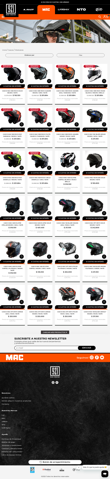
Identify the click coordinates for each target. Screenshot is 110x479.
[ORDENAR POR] (29, 55)
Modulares (19, 50)
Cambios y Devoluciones (12, 448)
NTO (3, 424)
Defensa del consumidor (12, 452)
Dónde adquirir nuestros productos (16, 401)
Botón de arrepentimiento (56, 462)
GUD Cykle (6, 428)
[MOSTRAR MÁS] (55, 332)
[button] (21, 81)
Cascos (10, 50)
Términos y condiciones (11, 445)
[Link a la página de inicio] (4, 50)
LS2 (3, 415)
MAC (3, 418)
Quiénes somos (8, 398)
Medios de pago (8, 442)
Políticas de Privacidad (11, 439)
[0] (107, 17)
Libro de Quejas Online (11, 455)
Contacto (5, 404)
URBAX (5, 421)
